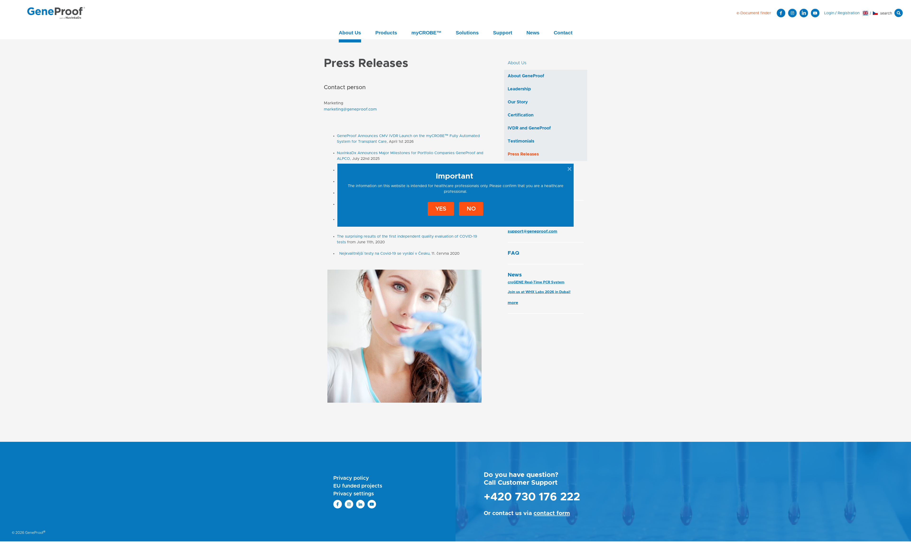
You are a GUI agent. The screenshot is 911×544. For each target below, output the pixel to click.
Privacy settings (353, 494)
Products (386, 32)
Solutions (467, 32)
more (513, 303)
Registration (849, 13)
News (532, 32)
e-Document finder (754, 13)
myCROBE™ (426, 32)
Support (502, 32)
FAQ (513, 253)
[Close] (569, 169)
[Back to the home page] (56, 13)
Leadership (519, 89)
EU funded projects (357, 486)
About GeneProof (526, 76)
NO (471, 209)
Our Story (518, 102)
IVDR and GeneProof (529, 128)
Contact (563, 32)
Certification (521, 115)
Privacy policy (351, 478)
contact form (552, 513)
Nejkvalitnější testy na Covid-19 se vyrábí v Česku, (384, 253)
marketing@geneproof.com (350, 109)
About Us (350, 32)
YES (440, 209)
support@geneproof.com (532, 231)
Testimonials (521, 141)
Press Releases (523, 154)
